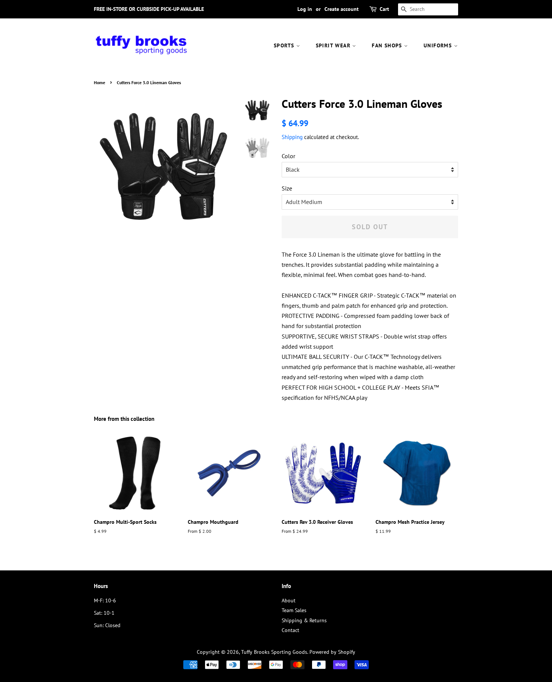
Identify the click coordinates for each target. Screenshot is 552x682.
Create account (341, 9)
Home (99, 82)
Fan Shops (388, 45)
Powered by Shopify (332, 652)
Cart (384, 9)
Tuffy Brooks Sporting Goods (274, 652)
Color (288, 156)
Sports (285, 45)
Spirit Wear (334, 45)
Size (287, 188)
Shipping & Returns (304, 620)
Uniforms (439, 45)
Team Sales (294, 610)
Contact (290, 630)
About (289, 600)
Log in (304, 9)
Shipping (292, 137)
